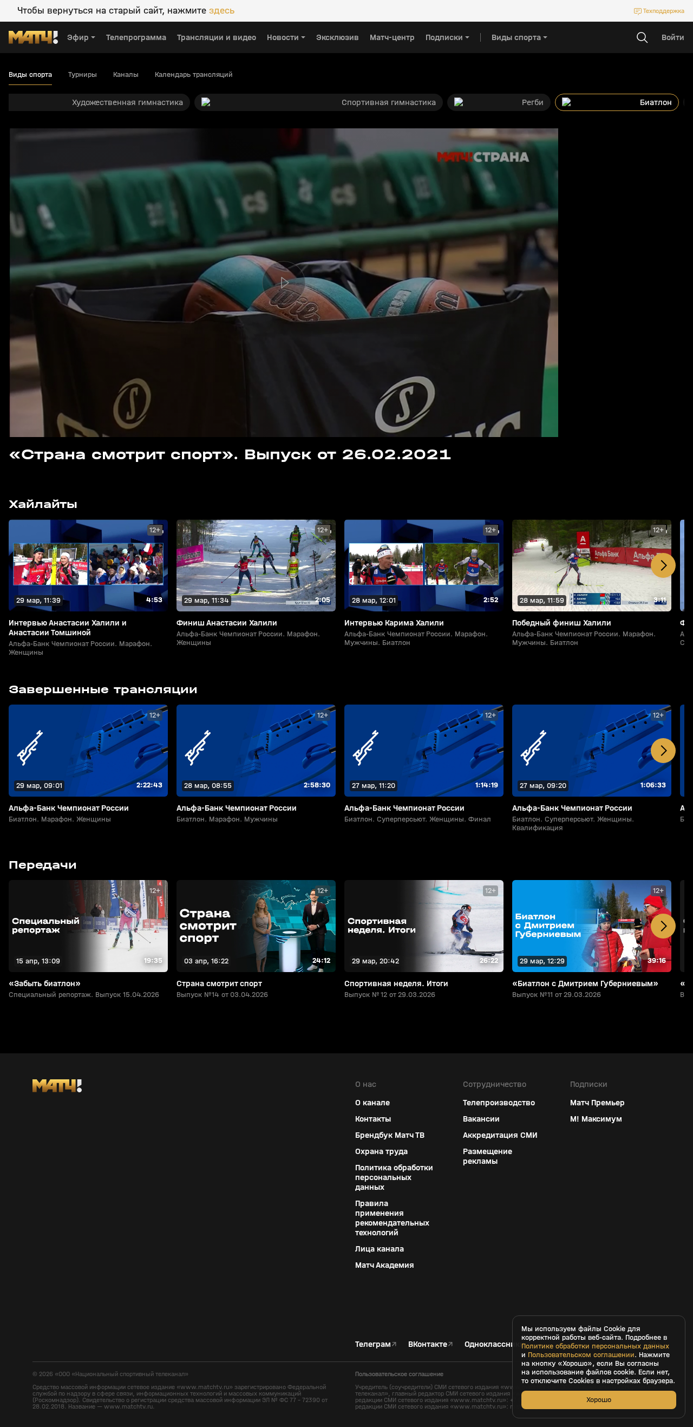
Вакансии (481, 1119)
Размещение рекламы (487, 1156)
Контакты (373, 1119)
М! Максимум (596, 1119)
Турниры (82, 74)
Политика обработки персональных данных (394, 1177)
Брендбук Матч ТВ (389, 1135)
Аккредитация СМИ (500, 1135)
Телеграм (373, 1344)
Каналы (126, 74)
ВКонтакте (427, 1344)
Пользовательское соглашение (399, 1374)
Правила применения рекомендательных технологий (392, 1217)
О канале (372, 1102)
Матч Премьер (597, 1102)
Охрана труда (381, 1151)
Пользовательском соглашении (581, 1355)
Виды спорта (30, 74)
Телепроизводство (499, 1102)
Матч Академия (384, 1265)
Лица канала (379, 1249)
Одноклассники (495, 1344)
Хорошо (598, 1399)
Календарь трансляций (194, 74)
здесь (221, 10)
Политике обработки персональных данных (595, 1346)
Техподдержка (663, 11)
